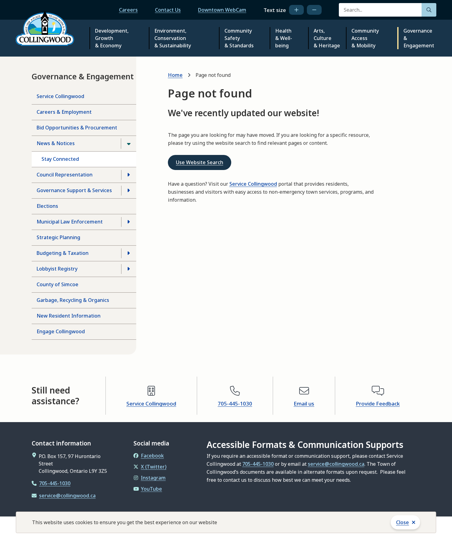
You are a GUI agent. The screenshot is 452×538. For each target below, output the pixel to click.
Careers (128, 9)
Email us (304, 403)
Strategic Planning (58, 237)
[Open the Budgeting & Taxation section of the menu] (128, 253)
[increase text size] (296, 10)
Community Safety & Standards (239, 38)
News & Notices (56, 143)
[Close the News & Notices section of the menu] (128, 143)
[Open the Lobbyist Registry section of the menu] (128, 269)
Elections (47, 206)
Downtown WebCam (222, 9)
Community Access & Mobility (365, 38)
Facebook (152, 455)
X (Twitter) (153, 466)
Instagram (153, 477)
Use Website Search (199, 162)
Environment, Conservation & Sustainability (172, 38)
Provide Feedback (378, 403)
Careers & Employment (64, 112)
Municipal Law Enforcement (70, 221)
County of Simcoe (57, 284)
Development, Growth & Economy (112, 38)
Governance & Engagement (418, 38)
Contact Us (168, 9)
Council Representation (65, 174)
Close (402, 522)
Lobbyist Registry (57, 268)
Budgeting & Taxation (63, 253)
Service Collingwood (60, 96)
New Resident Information (69, 315)
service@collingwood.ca (67, 495)
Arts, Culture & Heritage (327, 38)
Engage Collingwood (61, 331)
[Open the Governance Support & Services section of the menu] (128, 190)
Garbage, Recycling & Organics (73, 300)
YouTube (151, 488)
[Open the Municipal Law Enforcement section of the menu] (128, 222)
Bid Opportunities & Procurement (77, 127)
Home (175, 75)
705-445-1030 (235, 403)
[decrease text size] (314, 10)
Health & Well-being (283, 38)
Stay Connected (60, 159)
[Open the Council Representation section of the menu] (128, 174)
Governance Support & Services (74, 190)
